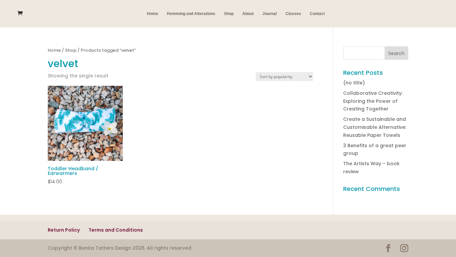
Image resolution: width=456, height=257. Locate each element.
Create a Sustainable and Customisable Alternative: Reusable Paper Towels (374, 127)
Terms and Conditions (115, 230)
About (248, 13)
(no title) (354, 82)
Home (152, 13)
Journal (269, 13)
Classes (293, 13)
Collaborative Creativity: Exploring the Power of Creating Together (373, 101)
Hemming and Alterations (191, 13)
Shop (229, 13)
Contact (317, 13)
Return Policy (64, 230)
